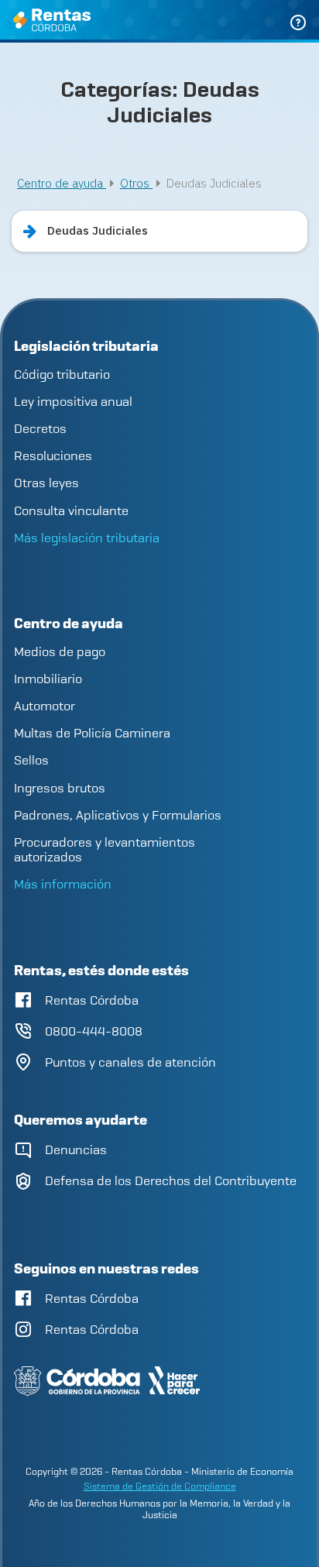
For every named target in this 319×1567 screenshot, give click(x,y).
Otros (136, 183)
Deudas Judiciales (97, 230)
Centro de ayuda (61, 183)
